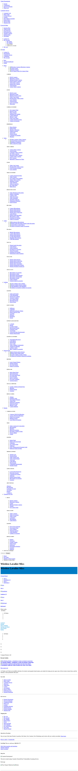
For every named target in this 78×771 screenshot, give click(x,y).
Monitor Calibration (14, 130)
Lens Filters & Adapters (15, 420)
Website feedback (5, 747)
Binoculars (12, 104)
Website (3, 553)
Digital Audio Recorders (15, 215)
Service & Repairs (8, 6)
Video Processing (14, 197)
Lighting (6, 282)
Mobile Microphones (15, 232)
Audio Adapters (13, 279)
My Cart (6, 47)
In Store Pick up (7, 16)
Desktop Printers (14, 363)
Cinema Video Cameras (15, 156)
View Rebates (7, 724)
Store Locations (4, 749)
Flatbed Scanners (14, 131)
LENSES (8, 89)
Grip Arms (12, 460)
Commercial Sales (8, 702)
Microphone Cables (14, 216)
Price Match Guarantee (9, 18)
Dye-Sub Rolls (13, 376)
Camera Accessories (14, 121)
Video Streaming (14, 198)
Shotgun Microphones (15, 209)
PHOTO (8, 497)
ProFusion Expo (8, 32)
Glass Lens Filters (14, 118)
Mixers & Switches (14, 430)
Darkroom (12, 545)
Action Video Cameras (15, 87)
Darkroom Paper (14, 403)
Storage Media (13, 432)
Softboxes (12, 308)
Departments (7, 53)
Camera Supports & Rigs (16, 119)
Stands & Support (14, 530)
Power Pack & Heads (15, 526)
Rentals (5, 4)
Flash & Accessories (15, 417)
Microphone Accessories (16, 272)
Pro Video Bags (13, 185)
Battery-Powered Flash (15, 441)
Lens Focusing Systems (15, 168)
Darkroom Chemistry (15, 402)
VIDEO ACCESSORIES (11, 172)
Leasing (5, 17)
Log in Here (10, 44)
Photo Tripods (13, 112)
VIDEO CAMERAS (10, 146)
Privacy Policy (7, 689)
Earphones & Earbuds (15, 218)
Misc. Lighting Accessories (16, 349)
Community (6, 56)
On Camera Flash (14, 444)
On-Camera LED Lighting (16, 178)
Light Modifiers (13, 532)
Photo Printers (13, 127)
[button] (5, 1)
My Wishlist (9, 43)
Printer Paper (13, 128)
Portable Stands (13, 465)
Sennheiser (7, 580)
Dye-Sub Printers (14, 365)
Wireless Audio (9, 256)
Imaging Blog (7, 28)
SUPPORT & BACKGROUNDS (13, 320)
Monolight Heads (14, 300)
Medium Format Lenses (15, 95)
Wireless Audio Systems (9, 558)
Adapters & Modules (15, 346)
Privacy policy (4, 739)
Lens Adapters (13, 99)
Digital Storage (13, 134)
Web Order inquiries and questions (9, 746)
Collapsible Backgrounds (16, 464)
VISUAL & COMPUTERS (11, 383)
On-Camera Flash (14, 110)
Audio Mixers (13, 214)
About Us (6, 684)
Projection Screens (14, 473)
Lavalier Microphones (15, 236)
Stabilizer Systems (14, 181)
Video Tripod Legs (14, 457)
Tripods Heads (13, 456)
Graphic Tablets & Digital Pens (17, 386)
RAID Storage (13, 202)
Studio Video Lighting (15, 179)
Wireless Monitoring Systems (17, 265)
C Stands (12, 324)
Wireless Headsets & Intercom (17, 266)
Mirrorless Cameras (14, 78)
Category (3, 622)
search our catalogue (8, 550)
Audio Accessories (14, 219)
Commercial (7, 5)
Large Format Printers (15, 362)
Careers (5, 686)
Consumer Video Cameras (16, 152)
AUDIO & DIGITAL (10, 468)
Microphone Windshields (16, 276)
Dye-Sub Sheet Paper (15, 375)
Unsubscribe (11, 739)
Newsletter (6, 36)
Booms (11, 325)
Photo (5, 65)
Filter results (3, 609)
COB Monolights (14, 295)
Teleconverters (13, 101)
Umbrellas (12, 309)
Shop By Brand (7, 728)
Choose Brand (4, 576)
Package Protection (8, 692)
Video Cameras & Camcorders (17, 426)
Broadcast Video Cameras (16, 155)
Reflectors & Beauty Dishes (16, 311)
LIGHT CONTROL (10, 305)
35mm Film (12, 132)
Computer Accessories (15, 135)
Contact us (9, 493)
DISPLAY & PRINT (10, 536)
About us (9, 486)
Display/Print (7, 350)
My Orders (9, 41)
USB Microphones (14, 239)
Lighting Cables (13, 347)
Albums (12, 397)
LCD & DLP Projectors (15, 471)
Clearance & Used (8, 494)
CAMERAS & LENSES (11, 411)
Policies (8, 491)
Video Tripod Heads (15, 458)
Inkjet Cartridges (14, 378)
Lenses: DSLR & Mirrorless (16, 415)
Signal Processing (14, 250)
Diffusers (12, 315)
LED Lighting (13, 529)
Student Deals (7, 34)
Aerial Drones (13, 85)
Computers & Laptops (15, 474)
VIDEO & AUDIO (10, 510)
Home (5, 556)
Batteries (12, 549)
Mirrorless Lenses (14, 94)
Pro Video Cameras (14, 153)
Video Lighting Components (16, 345)
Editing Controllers (14, 194)
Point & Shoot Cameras (15, 81)
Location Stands (14, 326)
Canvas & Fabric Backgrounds (17, 332)
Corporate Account (11, 488)
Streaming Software (14, 199)
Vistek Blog (6, 685)
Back (5, 60)
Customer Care (7, 13)
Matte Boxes (13, 186)
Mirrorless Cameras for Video (17, 159)
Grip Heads (12, 330)
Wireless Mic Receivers (15, 262)
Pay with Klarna (8, 726)
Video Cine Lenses (14, 97)
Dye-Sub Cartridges (14, 379)
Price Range (3, 628)
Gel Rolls (12, 313)
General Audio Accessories (16, 281)
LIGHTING (9, 290)
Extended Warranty (8, 706)
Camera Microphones (15, 208)
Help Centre (7, 14)
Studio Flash (13, 440)
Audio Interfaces (14, 248)
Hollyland (6, 582)
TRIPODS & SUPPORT (11, 451)
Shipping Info (7, 22)
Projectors (12, 541)
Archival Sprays (14, 380)
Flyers (5, 722)
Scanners (12, 391)
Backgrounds (13, 462)
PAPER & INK (9, 369)
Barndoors (12, 316)
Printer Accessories (14, 366)
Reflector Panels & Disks (16, 448)
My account (6, 718)
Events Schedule (8, 709)
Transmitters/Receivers (15, 339)
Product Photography (15, 333)
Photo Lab (6, 8)
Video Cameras (13, 513)
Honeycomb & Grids (15, 312)
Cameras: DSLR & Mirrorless (17, 414)
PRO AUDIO (9, 205)
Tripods (11, 506)
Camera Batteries (14, 115)
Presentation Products (15, 399)
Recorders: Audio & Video (16, 431)
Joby (5, 578)
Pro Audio (6, 557)
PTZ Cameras (13, 158)
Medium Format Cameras (16, 80)
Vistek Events (7, 29)
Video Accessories (14, 184)
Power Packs (13, 302)
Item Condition (4, 625)
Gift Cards (6, 727)
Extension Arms (13, 329)
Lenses (11, 434)
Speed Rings (13, 342)
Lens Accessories (14, 102)
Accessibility (7, 688)
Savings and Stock (5, 627)
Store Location (7, 679)
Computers (12, 517)
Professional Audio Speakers (17, 253)
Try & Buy (9, 490)
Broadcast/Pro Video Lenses (16, 98)
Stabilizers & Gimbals (15, 114)
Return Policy (7, 20)
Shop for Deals (7, 723)
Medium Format (14, 418)
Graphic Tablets (13, 542)
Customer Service (8, 55)
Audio (5, 220)
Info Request (10, 487)
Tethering (12, 475)
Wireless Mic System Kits (16, 212)
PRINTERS (9, 359)
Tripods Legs (13, 454)
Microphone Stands (14, 278)
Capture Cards (13, 195)
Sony (5, 581)
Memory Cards (13, 117)
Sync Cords (12, 343)
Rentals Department (8, 699)
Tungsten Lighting (14, 298)
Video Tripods (13, 177)
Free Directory (7, 30)
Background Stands (14, 328)
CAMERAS (9, 74)
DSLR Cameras (13, 77)
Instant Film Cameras (15, 84)
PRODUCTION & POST (11, 189)
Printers (11, 539)
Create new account (11, 45)
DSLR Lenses (13, 93)
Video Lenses (13, 516)
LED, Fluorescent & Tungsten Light (18, 447)
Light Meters (13, 341)
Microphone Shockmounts (16, 275)
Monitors (12, 136)
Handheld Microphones (15, 237)
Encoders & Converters (15, 249)
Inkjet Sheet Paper (14, 372)
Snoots (11, 317)
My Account (7, 57)
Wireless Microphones (15, 211)
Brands (2, 624)
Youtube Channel (8, 33)
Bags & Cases (13, 111)
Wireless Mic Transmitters (16, 263)
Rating (2, 629)
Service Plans (7, 21)
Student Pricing (7, 707)
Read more (63, 736)
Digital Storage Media (15, 477)
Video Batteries (13, 182)
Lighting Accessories (15, 533)
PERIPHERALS (10, 124)
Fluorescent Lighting (15, 296)
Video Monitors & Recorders (17, 192)
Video (5, 138)
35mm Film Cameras (15, 82)
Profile (5, 63)
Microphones (9, 229)
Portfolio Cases (13, 398)
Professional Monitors (15, 201)
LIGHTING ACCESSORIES (12, 336)
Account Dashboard (8, 61)
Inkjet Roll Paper (14, 373)
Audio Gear (9, 242)
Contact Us (6, 38)
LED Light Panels (14, 293)
